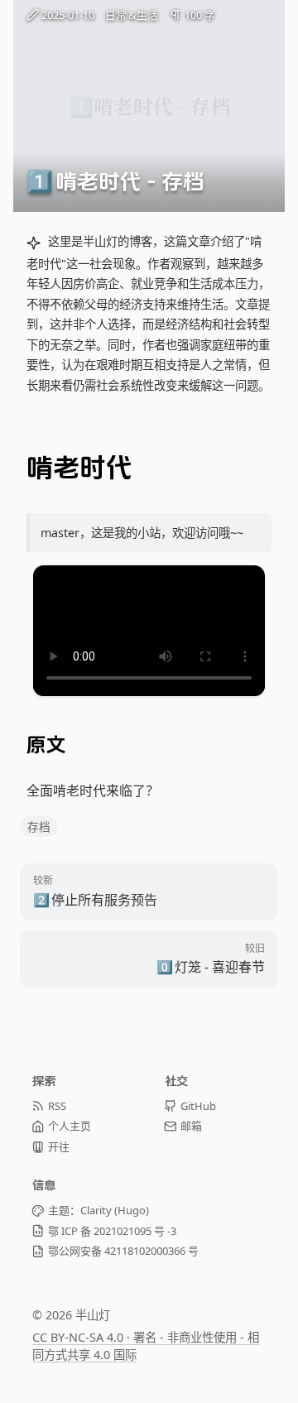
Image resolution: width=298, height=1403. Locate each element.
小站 (149, 533)
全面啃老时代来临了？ (92, 790)
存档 (38, 826)
